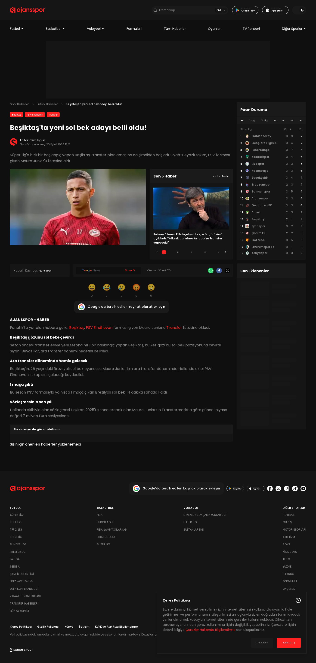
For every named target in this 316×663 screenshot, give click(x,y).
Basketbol (53, 28)
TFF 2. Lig (16, 530)
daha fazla (221, 176)
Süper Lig (16, 515)
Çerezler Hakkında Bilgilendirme (210, 629)
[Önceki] (157, 252)
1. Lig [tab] (252, 120)
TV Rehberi (251, 28)
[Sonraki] (225, 252)
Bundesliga (18, 544)
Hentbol (288, 515)
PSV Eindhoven (35, 114)
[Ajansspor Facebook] (270, 488)
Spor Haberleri (19, 104)
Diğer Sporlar (292, 28)
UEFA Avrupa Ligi (21, 581)
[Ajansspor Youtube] (303, 488)
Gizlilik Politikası (48, 627)
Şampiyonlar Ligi (22, 574)
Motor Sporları (294, 530)
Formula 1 (134, 28)
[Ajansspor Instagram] (286, 488)
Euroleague (105, 522)
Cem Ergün (37, 140)
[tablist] (271, 120)
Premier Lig (18, 552)
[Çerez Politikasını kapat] (298, 600)
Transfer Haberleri (24, 603)
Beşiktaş (16, 114)
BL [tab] (301, 120)
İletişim (84, 627)
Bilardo (288, 574)
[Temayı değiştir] (299, 10)
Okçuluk (289, 589)
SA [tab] (292, 120)
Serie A (15, 566)
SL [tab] (242, 120)
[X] (227, 270)
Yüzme (287, 566)
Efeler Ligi (190, 522)
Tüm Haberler (175, 28)
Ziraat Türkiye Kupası (25, 596)
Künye (69, 627)
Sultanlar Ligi (193, 530)
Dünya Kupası (19, 611)
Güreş (287, 522)
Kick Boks (290, 552)
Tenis (286, 559)
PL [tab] (275, 120)
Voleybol (94, 28)
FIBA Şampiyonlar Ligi (112, 530)
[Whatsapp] (211, 270)
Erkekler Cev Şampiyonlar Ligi (204, 515)
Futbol (15, 28)
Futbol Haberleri (47, 104)
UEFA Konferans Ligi (24, 589)
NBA (99, 515)
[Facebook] (219, 270)
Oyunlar (214, 28)
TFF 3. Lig (16, 537)
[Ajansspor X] (278, 488)
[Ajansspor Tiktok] (295, 488)
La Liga (15, 559)
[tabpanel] (271, 191)
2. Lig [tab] (264, 120)
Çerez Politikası (21, 627)
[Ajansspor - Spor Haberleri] (27, 10)
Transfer (53, 114)
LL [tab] (283, 120)
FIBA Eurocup (106, 537)
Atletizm (289, 537)
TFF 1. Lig (16, 522)
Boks (286, 544)
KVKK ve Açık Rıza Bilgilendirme (116, 627)
